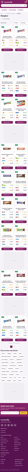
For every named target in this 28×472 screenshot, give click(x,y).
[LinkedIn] (8, 425)
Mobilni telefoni (17, 444)
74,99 (25, 241)
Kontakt (2, 463)
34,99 (11, 112)
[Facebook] (2, 425)
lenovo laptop (4, 359)
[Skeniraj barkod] (25, 5)
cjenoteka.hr (3, 432)
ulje (15, 377)
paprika (3, 380)
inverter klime (13, 365)
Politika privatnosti (19, 465)
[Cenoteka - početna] (14, 2)
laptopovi (15, 356)
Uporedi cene (6, 49)
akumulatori (19, 362)
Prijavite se (23, 412)
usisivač (17, 368)
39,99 (11, 85)
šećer (24, 377)
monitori (12, 362)
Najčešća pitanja (18, 461)
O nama (2, 461)
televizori (4, 368)
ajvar (11, 377)
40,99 (11, 158)
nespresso (11, 374)
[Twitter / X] (5, 425)
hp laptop (22, 356)
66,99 (11, 284)
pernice (3, 353)
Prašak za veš (3, 446)
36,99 (11, 40)
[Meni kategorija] (2, 2)
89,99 (25, 212)
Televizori (16, 450)
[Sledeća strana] (17, 347)
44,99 (11, 42)
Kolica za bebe (4, 439)
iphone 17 (12, 359)
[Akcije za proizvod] (12, 27)
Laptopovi (16, 441)
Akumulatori (16, 448)
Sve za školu (13, 9)
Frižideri (15, 446)
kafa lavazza (4, 374)
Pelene (2, 437)
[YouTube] (15, 425)
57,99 (25, 85)
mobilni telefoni (5, 362)
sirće (19, 377)
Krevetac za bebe (4, 441)
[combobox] (13, 5)
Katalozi (5, 9)
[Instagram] (11, 425)
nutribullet (10, 368)
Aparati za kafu (17, 442)
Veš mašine (3, 448)
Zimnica (21, 9)
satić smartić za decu (6, 356)
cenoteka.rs (3, 430)
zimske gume (4, 365)
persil (14, 380)
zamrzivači (20, 365)
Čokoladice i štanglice (10, 13)
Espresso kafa (3, 442)
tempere (9, 353)
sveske (14, 353)
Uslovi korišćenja (18, 463)
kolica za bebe (14, 371)
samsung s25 (19, 359)
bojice (20, 353)
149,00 (11, 239)
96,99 (25, 185)
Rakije (2, 444)
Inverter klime (17, 439)
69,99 (25, 239)
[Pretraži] (3, 5)
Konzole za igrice (4, 450)
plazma (19, 380)
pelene (21, 371)
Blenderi (16, 437)
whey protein (4, 377)
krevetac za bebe (5, 371)
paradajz (9, 380)
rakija (17, 374)
